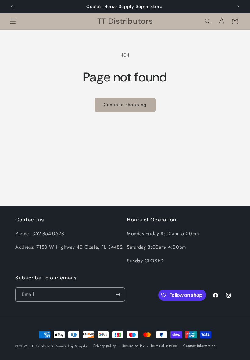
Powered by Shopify (71, 346)
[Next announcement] (238, 6)
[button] (13, 21)
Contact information (199, 345)
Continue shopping (125, 104)
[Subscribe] (118, 294)
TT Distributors (42, 346)
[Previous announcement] (12, 6)
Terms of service (164, 345)
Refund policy (133, 345)
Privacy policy (104, 345)
